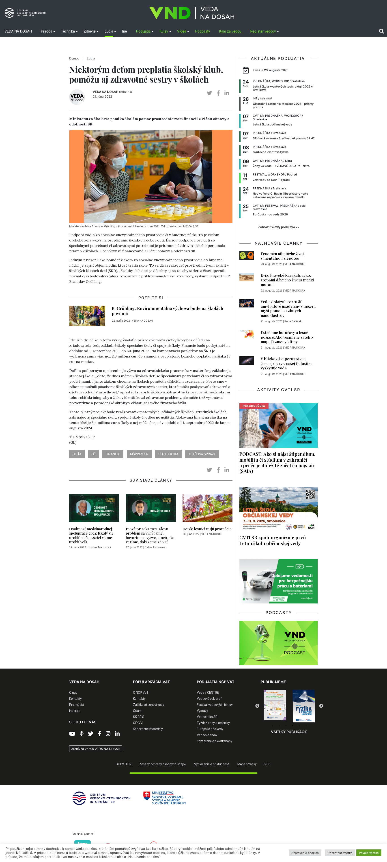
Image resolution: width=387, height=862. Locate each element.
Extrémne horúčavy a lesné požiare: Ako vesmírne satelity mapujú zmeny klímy (287, 337)
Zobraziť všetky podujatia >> (278, 227)
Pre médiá (76, 704)
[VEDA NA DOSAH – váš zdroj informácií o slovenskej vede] (191, 13)
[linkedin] (226, 93)
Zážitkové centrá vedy (148, 704)
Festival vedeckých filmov (215, 704)
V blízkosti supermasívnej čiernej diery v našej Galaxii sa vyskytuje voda (286, 363)
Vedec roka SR (207, 717)
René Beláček (292, 321)
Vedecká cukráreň (209, 698)
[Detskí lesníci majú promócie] (207, 509)
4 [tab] (292, 726)
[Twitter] (90, 734)
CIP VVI (138, 723)
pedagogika (168, 454)
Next (321, 706)
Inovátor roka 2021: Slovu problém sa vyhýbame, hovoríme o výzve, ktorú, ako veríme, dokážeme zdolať (150, 535)
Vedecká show (207, 735)
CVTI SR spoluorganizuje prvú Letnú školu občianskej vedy (272, 540)
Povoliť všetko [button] (369, 853)
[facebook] (218, 93)
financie (112, 454)
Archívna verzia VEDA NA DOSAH (95, 749)
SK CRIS (138, 717)
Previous (257, 706)
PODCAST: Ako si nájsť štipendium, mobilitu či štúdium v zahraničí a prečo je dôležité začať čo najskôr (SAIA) (277, 462)
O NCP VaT (140, 692)
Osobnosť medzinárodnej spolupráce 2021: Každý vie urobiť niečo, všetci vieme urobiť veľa (91, 535)
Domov (74, 58)
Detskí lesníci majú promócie (207, 528)
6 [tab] (306, 726)
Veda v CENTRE (208, 692)
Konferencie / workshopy (214, 741)
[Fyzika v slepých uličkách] (275, 706)
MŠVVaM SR (139, 454)
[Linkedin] (117, 734)
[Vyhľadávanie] (381, 31)
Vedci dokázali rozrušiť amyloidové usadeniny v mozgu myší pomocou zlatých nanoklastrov (288, 308)
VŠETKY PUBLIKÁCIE (289, 732)
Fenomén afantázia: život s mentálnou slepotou (282, 256)
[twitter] (209, 93)
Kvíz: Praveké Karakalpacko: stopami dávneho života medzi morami (287, 280)
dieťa (77, 454)
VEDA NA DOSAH (105, 92)
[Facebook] (99, 734)
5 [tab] (299, 726)
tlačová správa (201, 454)
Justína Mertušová (99, 547)
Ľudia (91, 58)
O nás (73, 692)
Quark (137, 711)
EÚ (93, 454)
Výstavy (202, 711)
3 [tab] (286, 726)
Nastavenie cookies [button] (305, 853)
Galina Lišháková (155, 547)
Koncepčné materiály (148, 729)
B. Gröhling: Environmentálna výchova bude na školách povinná (167, 310)
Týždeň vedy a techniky (213, 723)
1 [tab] (272, 726)
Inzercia (74, 711)
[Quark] (304, 706)
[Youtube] (72, 734)
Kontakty (75, 698)
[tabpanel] (275, 706)
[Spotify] (82, 734)
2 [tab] (279, 726)
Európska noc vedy (210, 729)
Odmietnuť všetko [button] (340, 853)
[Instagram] (108, 734)
